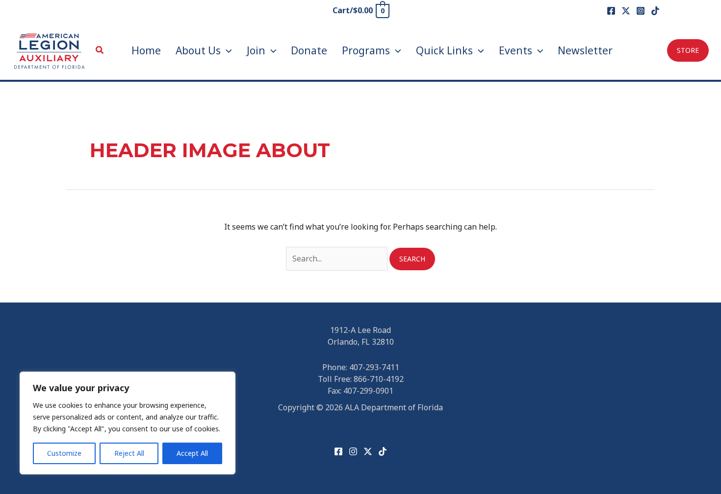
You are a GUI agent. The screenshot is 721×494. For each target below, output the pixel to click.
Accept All (192, 453)
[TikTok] (655, 10)
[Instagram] (640, 10)
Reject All (129, 453)
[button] (100, 50)
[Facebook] (611, 10)
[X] (625, 10)
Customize (64, 453)
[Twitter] (367, 451)
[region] (127, 423)
